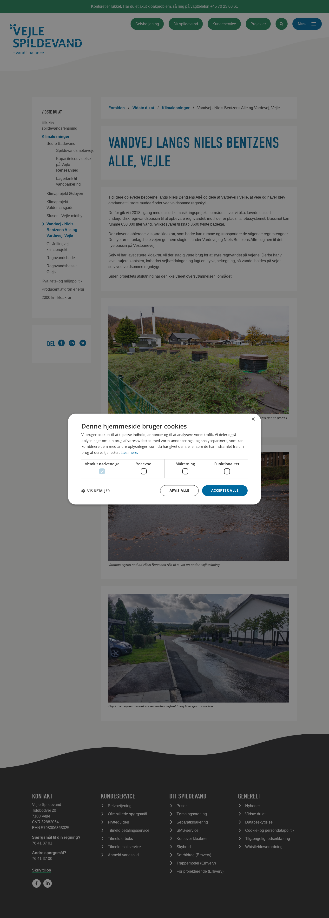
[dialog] (164, 459)
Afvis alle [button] (179, 490)
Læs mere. (129, 452)
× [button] (253, 419)
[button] (95, 490)
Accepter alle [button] (224, 490)
